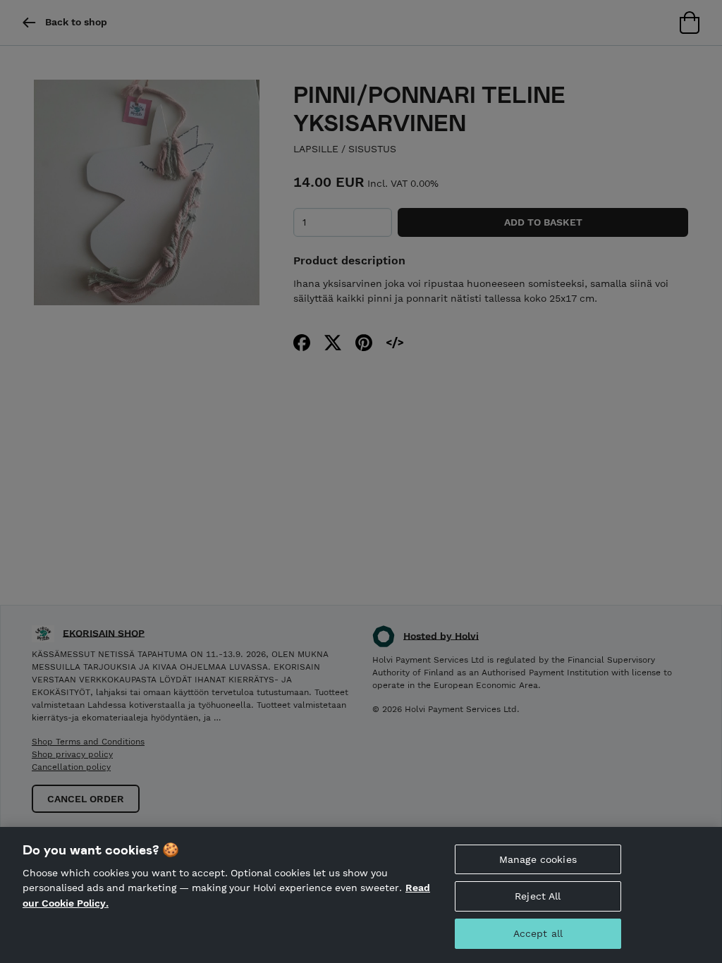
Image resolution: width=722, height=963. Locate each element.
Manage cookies (538, 859)
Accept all (538, 933)
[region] (361, 895)
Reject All (538, 896)
